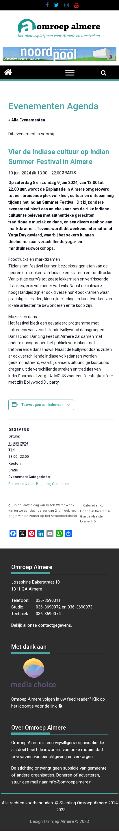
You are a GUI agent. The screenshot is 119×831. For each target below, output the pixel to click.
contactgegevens (54, 625)
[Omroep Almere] (8, 71)
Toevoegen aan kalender (42, 405)
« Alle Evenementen (26, 120)
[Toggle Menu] (70, 72)
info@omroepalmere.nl (70, 782)
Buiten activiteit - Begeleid (29, 484)
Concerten (60, 484)
